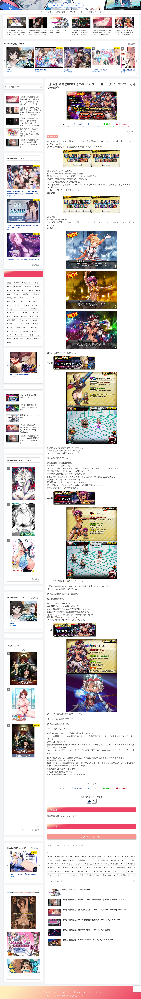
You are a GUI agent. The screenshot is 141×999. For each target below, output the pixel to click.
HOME (8, 70)
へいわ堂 (12, 377)
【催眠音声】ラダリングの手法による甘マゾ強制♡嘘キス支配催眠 (23, 192)
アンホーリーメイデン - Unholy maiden (23, 874)
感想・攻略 (53, 992)
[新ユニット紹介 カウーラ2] (91, 693)
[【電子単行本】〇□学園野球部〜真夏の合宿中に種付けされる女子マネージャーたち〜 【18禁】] (23, 556)
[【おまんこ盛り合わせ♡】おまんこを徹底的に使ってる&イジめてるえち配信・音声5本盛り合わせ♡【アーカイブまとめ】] (23, 211)
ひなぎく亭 (10, 230)
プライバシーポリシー (95, 992)
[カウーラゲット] (91, 330)
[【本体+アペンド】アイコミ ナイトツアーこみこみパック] (23, 705)
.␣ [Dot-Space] (11, 196)
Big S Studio (96, 72)
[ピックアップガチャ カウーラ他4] (106, 204)
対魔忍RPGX (53, 136)
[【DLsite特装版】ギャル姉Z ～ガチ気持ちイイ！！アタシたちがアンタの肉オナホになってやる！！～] (23, 669)
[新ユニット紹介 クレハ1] (91, 524)
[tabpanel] (16, 26)
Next (137, 27)
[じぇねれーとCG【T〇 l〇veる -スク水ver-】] (23, 958)
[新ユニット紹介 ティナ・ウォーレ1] (91, 389)
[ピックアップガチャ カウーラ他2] (106, 158)
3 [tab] (74, 40)
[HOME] (20, 58)
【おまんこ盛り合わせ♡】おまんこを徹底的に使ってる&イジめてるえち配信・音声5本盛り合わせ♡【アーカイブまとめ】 (23, 227)
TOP (40, 992)
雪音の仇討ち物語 (41, 70)
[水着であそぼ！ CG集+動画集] (23, 904)
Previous (4, 27)
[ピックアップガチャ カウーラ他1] (77, 158)
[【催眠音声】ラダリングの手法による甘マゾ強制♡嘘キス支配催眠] (23, 177)
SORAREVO (10, 72)
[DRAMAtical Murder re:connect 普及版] (23, 741)
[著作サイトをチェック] (89, 801)
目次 (45, 992)
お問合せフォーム (78, 992)
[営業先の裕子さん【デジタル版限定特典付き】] (23, 484)
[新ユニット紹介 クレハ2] (91, 560)
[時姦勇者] (77, 58)
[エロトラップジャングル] (23, 931)
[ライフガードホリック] (106, 57)
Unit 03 (12, 876)
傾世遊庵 (37, 72)
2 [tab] (70, 40)
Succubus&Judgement (15, 259)
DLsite (132, 44)
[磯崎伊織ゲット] (91, 250)
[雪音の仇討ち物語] (49, 58)
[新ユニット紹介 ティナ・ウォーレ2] (91, 425)
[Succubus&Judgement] (23, 245)
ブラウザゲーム (64, 992)
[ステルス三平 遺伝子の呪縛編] (23, 362)
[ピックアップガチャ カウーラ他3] (77, 204)
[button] (134, 881)
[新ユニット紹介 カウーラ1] (91, 656)
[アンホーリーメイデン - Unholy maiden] (23, 862)
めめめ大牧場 (68, 72)
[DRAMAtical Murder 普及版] (23, 806)
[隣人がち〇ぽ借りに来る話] (23, 520)
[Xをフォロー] (94, 801)
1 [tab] (67, 40)
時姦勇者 (67, 70)
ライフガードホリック (99, 70)
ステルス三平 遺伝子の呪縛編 (19, 374)
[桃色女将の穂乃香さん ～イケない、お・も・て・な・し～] (23, 773)
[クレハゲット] (91, 290)
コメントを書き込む (91, 836)
